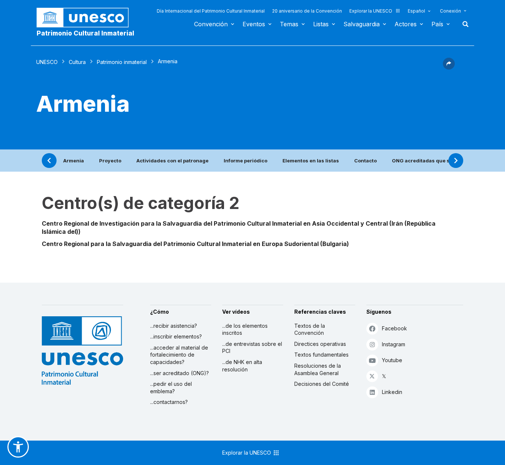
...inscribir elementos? (176, 336)
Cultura (77, 62)
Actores (405, 24)
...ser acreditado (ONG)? (179, 373)
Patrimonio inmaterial (122, 62)
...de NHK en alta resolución (242, 366)
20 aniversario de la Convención (307, 11)
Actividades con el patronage (172, 161)
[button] (449, 67)
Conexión (450, 11)
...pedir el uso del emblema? (171, 387)
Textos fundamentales (321, 354)
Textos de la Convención (309, 329)
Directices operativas (320, 344)
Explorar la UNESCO (370, 11)
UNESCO (47, 62)
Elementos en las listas (310, 161)
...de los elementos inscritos (245, 329)
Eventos (254, 24)
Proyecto (110, 161)
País (437, 24)
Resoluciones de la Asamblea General (317, 369)
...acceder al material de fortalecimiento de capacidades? (179, 354)
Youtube (392, 360)
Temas (289, 24)
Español (416, 11)
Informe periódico (245, 161)
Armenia (73, 161)
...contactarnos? (169, 402)
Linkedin (392, 392)
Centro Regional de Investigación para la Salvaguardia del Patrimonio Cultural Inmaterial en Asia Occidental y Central (215, 223)
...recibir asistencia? (173, 326)
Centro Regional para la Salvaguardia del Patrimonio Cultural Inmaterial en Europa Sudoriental (180, 243)
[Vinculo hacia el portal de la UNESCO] (86, 17)
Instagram (393, 344)
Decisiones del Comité (321, 384)
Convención (211, 24)
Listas (321, 24)
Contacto (365, 161)
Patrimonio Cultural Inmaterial (85, 33)
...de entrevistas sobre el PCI (252, 347)
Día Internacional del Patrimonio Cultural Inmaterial (211, 11)
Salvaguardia (361, 24)
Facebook (394, 328)
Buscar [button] (463, 24)
